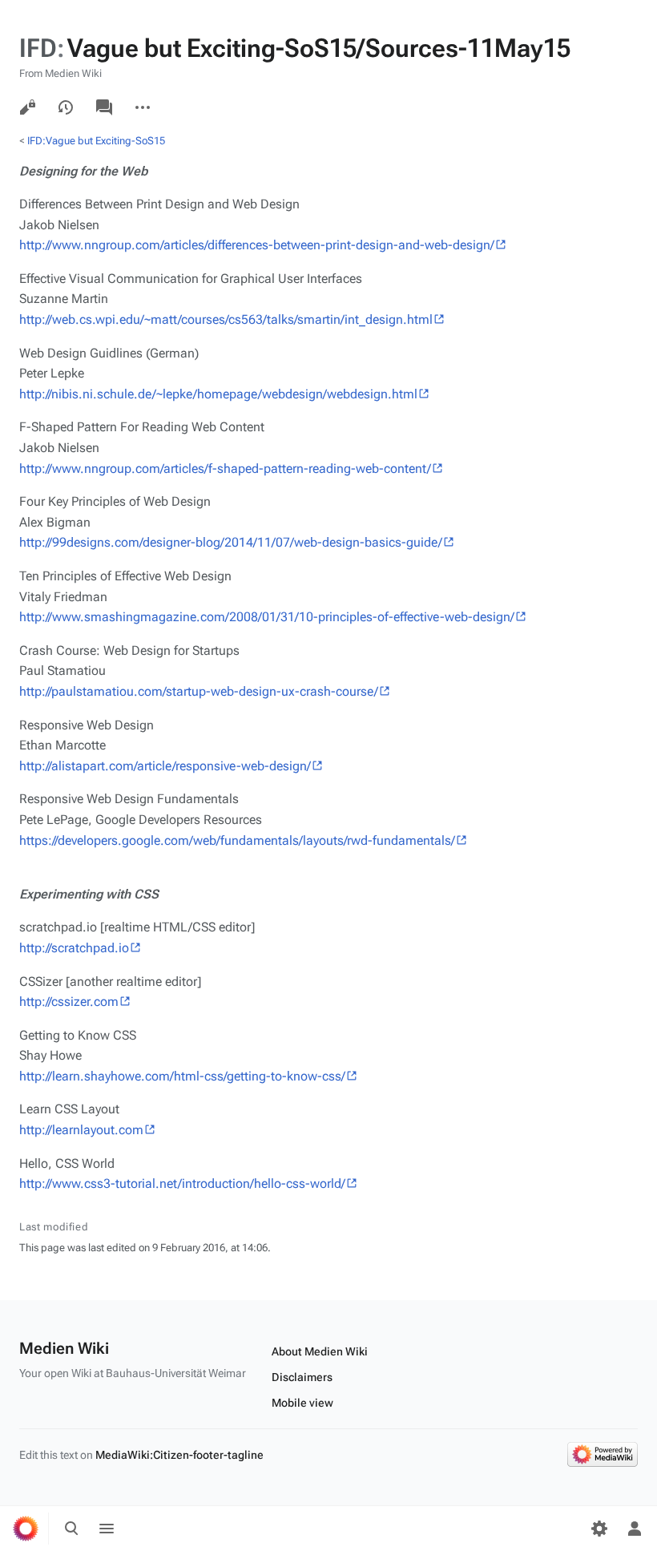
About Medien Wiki (320, 1351)
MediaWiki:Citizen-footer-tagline (179, 1454)
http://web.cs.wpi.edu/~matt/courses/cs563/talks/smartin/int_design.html (226, 319)
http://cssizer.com (69, 1001)
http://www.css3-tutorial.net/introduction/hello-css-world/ (182, 1183)
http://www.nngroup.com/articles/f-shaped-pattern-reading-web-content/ (225, 468)
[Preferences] (599, 1529)
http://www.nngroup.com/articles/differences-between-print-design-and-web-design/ (256, 244)
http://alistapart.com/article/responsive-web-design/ (165, 765)
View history (65, 107)
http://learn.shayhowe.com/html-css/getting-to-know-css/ (182, 1076)
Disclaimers (302, 1377)
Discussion (104, 107)
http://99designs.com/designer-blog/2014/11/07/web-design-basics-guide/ (230, 542)
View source (27, 107)
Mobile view (302, 1402)
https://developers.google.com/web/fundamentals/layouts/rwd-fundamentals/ (237, 840)
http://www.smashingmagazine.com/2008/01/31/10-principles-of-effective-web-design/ (266, 616)
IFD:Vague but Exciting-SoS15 (96, 141)
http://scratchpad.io (74, 947)
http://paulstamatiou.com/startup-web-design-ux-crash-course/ (198, 691)
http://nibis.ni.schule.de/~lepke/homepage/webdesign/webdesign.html (218, 394)
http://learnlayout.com (81, 1129)
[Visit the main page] (26, 1529)
